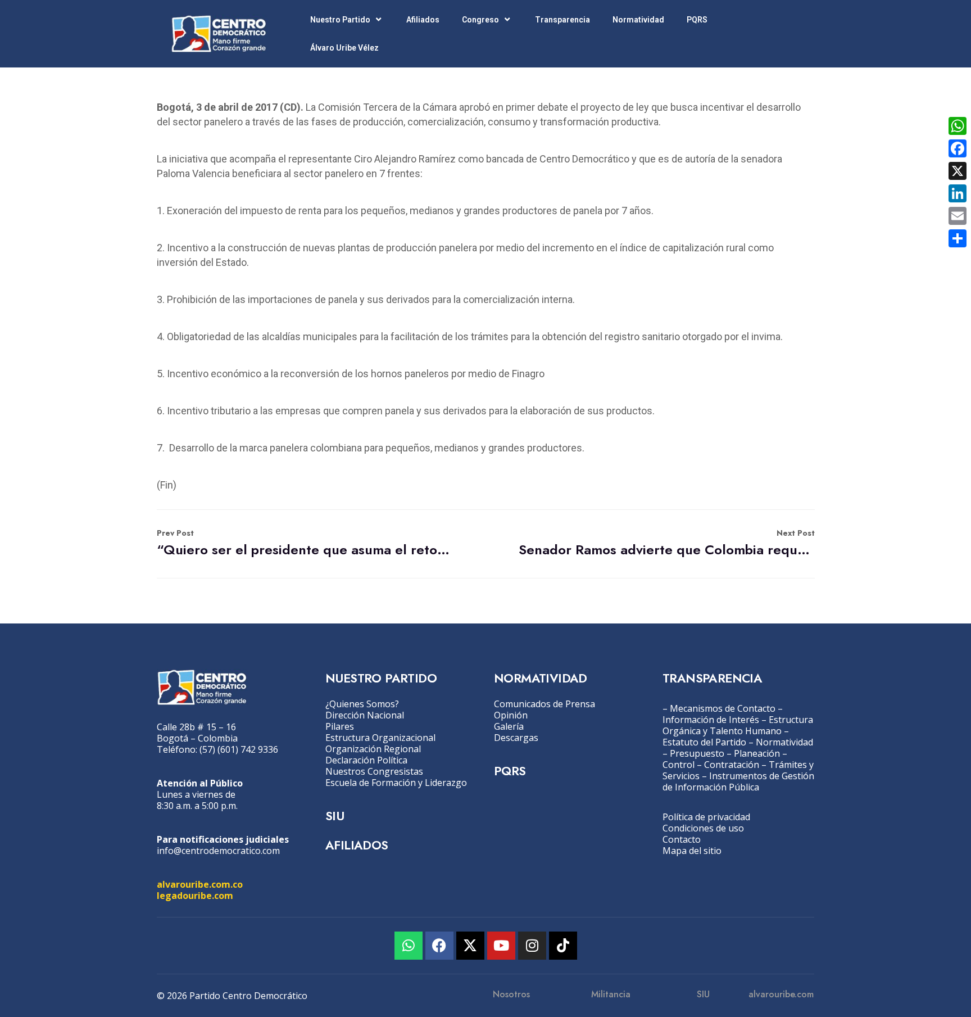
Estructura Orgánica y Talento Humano (738, 725)
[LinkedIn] (957, 193)
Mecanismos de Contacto (722, 708)
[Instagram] (532, 946)
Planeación (757, 753)
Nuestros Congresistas (374, 771)
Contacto (682, 839)
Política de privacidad (706, 817)
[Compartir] (957, 238)
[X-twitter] (470, 946)
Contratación (731, 764)
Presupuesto (697, 753)
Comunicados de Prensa (544, 704)
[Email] (957, 216)
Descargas (516, 737)
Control (679, 764)
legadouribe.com (195, 895)
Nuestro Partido (340, 19)
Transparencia (562, 19)
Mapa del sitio (692, 850)
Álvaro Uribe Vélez (344, 47)
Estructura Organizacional (380, 737)
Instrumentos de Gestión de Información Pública (738, 781)
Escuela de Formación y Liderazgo (396, 782)
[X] (957, 171)
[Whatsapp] (408, 946)
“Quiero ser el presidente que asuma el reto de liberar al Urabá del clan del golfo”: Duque (305, 543)
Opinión (511, 715)
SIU (334, 816)
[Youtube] (501, 946)
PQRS (697, 19)
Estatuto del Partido (704, 742)
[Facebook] (439, 946)
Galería (509, 726)
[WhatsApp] (957, 126)
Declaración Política (366, 760)
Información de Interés (711, 719)
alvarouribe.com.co (200, 884)
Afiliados (422, 19)
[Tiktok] (563, 946)
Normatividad (638, 19)
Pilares (339, 726)
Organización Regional (373, 749)
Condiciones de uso (703, 828)
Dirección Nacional (364, 715)
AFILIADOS (356, 845)
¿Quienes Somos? (362, 704)
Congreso (480, 19)
